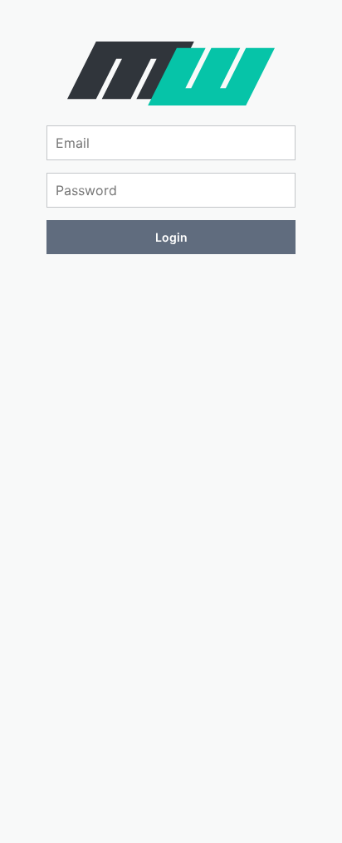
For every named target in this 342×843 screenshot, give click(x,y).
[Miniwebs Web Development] (171, 100)
